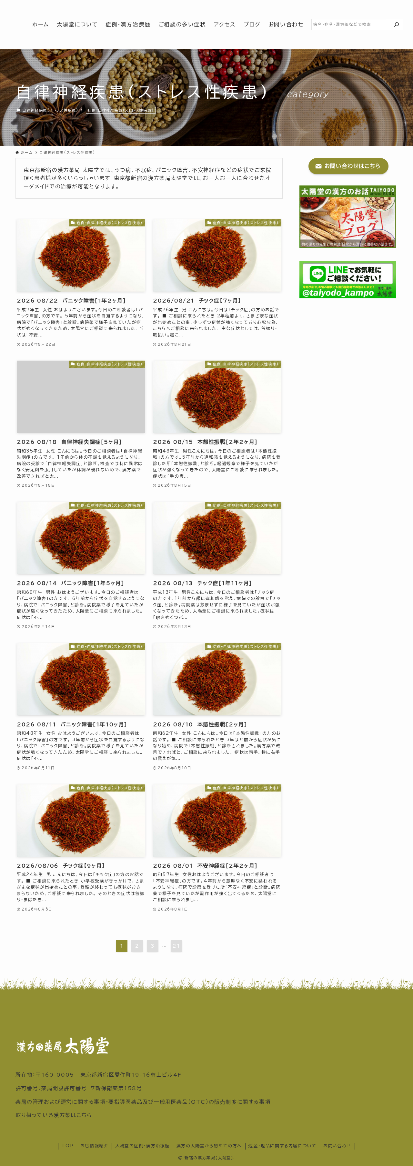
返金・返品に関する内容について (282, 1146)
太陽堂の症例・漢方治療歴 (142, 1146)
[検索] (396, 24)
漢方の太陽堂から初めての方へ (209, 1146)
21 (176, 946)
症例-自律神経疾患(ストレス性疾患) (121, 110)
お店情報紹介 (94, 1146)
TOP (67, 1146)
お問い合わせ (337, 1146)
